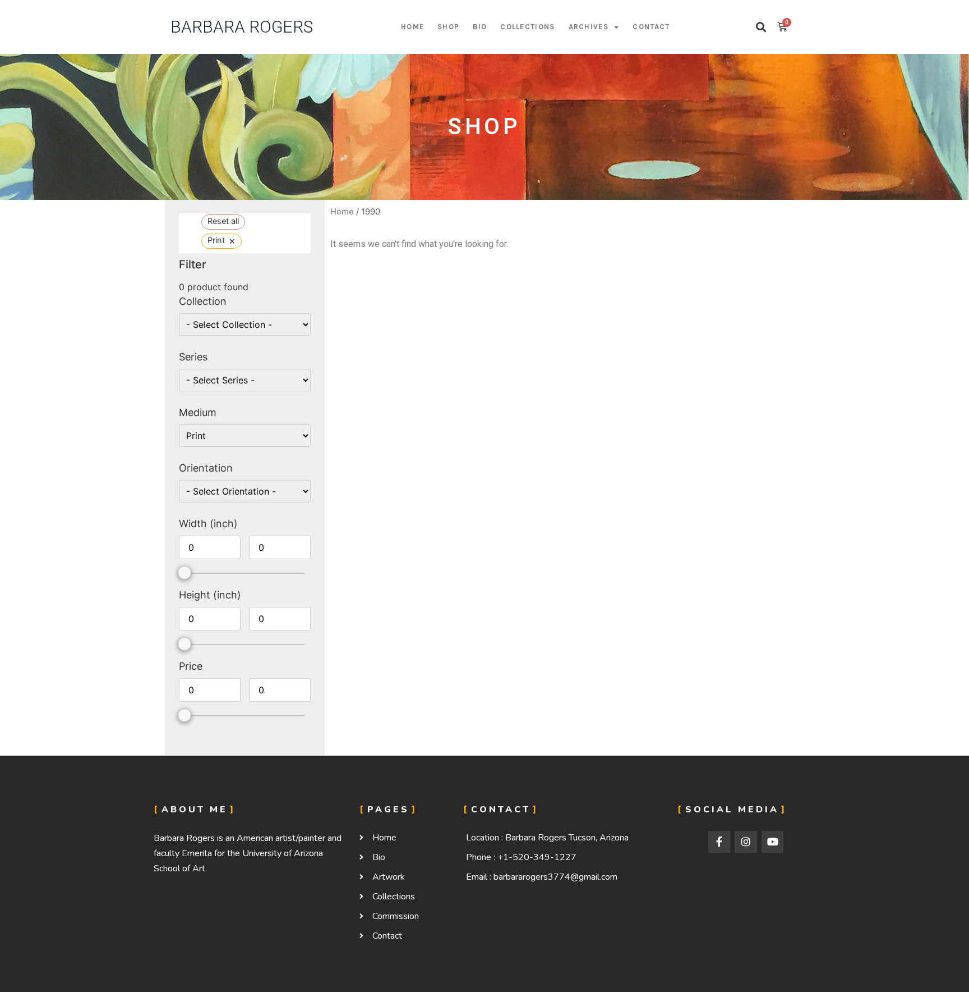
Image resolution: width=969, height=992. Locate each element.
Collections (527, 26)
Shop (448, 26)
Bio (480, 26)
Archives (588, 26)
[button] (761, 27)
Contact (651, 26)
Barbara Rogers (241, 26)
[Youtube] (773, 842)
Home (412, 26)
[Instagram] (746, 842)
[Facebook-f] (719, 842)
